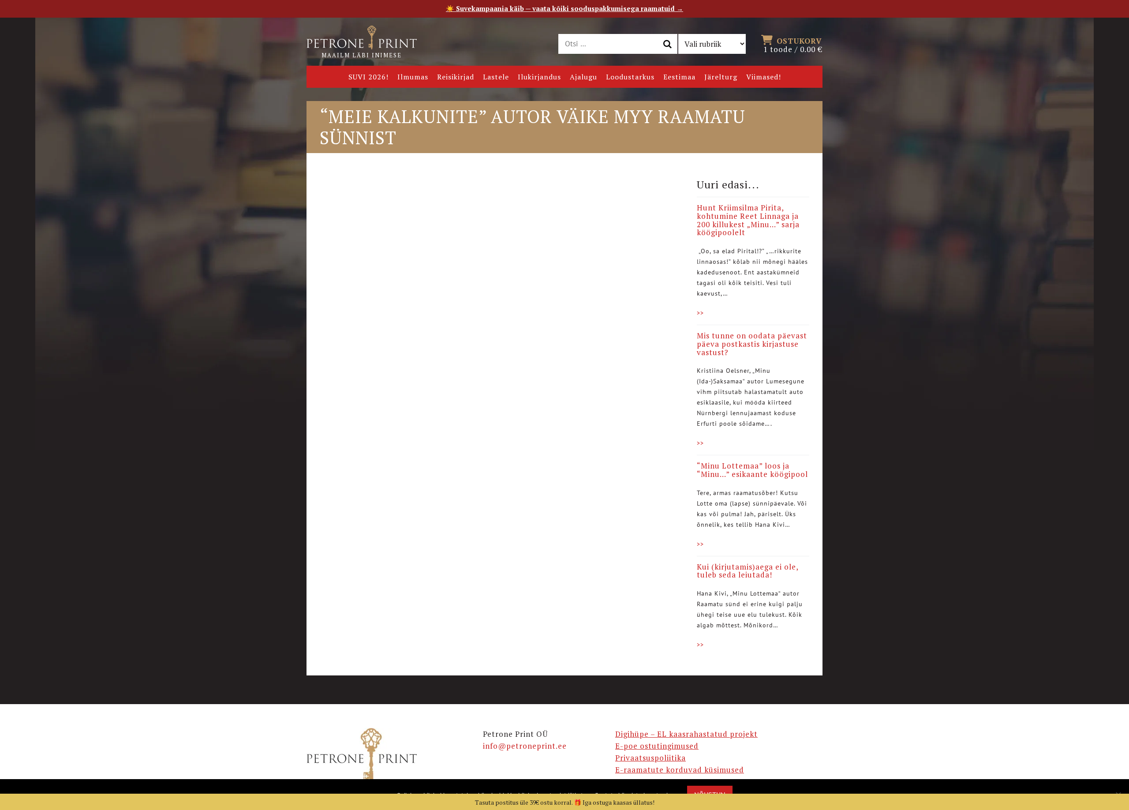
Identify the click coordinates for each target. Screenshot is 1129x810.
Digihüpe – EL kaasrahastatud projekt (686, 734)
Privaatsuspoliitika (650, 758)
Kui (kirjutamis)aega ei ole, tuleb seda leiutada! (747, 571)
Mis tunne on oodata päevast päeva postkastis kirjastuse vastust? (752, 343)
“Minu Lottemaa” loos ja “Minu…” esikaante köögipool (752, 470)
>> (700, 313)
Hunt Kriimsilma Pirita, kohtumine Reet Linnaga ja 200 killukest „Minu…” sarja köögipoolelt (748, 219)
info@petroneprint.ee (525, 746)
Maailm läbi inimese (362, 55)
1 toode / (792, 44)
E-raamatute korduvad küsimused (679, 770)
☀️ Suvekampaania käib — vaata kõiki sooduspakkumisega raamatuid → (564, 8)
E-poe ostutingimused (657, 746)
